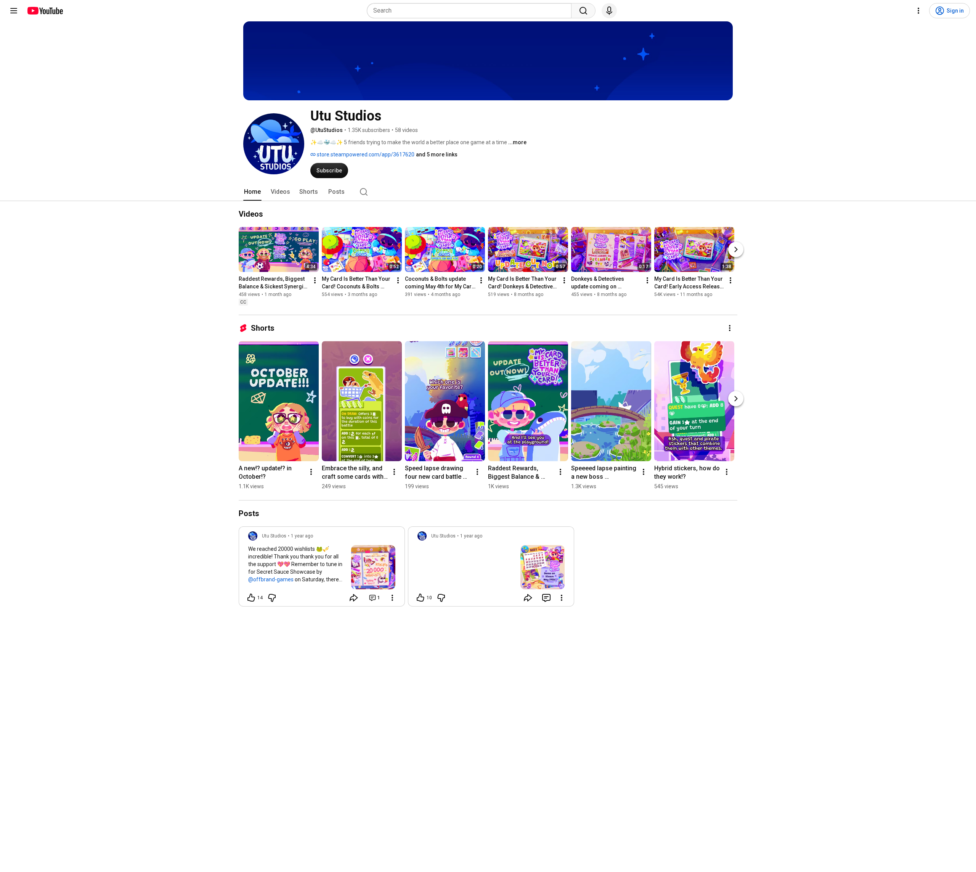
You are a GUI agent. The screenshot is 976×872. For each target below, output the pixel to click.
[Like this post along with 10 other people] (420, 598)
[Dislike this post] (272, 598)
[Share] (353, 597)
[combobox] (471, 10)
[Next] (735, 249)
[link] (321, 568)
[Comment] (546, 597)
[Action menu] (392, 597)
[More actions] (315, 280)
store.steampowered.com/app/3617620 (365, 154)
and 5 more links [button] (437, 154)
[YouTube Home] (44, 10)
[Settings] (918, 10)
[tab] (252, 192)
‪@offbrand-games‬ (271, 579)
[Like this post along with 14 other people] (251, 598)
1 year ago (302, 536)
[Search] (583, 10)
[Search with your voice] (609, 10)
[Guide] (13, 10)
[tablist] (488, 192)
